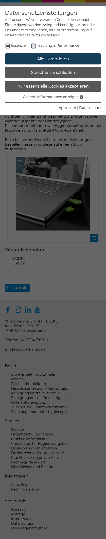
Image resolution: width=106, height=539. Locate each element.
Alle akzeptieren (53, 59)
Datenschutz (90, 108)
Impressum (66, 108)
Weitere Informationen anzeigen (51, 97)
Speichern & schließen (53, 72)
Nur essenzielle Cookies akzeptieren (53, 86)
